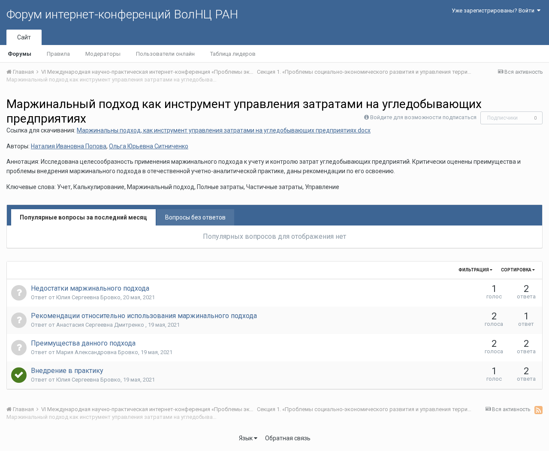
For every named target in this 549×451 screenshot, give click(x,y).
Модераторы (103, 54)
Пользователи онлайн (165, 54)
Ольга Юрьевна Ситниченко (148, 146)
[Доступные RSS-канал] (538, 410)
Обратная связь (288, 438)
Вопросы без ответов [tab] (195, 217)
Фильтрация (474, 270)
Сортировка (516, 270)
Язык (246, 438)
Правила (58, 54)
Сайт (24, 37)
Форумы (19, 54)
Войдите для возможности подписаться (423, 117)
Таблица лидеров (233, 54)
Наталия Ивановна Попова (68, 146)
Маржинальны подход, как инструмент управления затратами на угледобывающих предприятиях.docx (224, 130)
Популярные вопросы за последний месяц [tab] (83, 217)
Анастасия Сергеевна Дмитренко (100, 325)
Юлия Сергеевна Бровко (88, 297)
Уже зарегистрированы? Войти (494, 10)
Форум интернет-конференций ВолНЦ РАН (122, 14)
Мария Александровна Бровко (97, 352)
